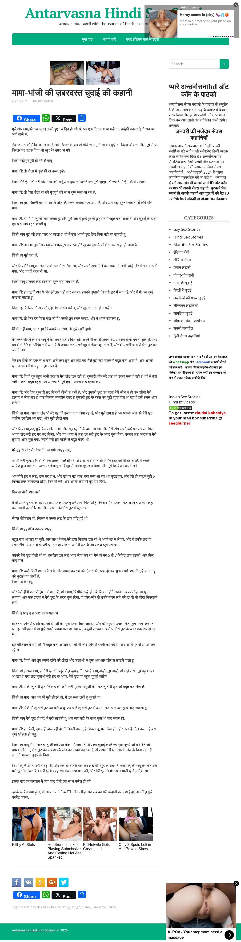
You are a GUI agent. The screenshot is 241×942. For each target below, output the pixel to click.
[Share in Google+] (52, 882)
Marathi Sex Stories (190, 244)
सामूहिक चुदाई (182, 313)
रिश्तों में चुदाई (182, 290)
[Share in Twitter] (63, 882)
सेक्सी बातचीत (183, 328)
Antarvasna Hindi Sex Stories (120, 13)
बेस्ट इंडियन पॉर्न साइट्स (142, 39)
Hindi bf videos (182, 402)
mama (86, 907)
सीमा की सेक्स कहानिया (189, 320)
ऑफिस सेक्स (182, 259)
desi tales (43, 907)
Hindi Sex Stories (188, 237)
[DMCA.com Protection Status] (180, 407)
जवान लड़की (182, 267)
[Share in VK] (28, 882)
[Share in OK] (40, 882)
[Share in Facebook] (16, 882)
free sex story (60, 907)
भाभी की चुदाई (182, 282)
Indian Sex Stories (184, 396)
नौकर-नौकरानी (183, 275)
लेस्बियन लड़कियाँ (185, 305)
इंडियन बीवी (181, 252)
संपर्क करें (109, 39)
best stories (28, 907)
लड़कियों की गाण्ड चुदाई (189, 298)
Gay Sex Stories (187, 229)
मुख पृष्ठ (87, 39)
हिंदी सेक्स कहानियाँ (43, 101)
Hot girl (75, 907)
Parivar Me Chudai (104, 907)
